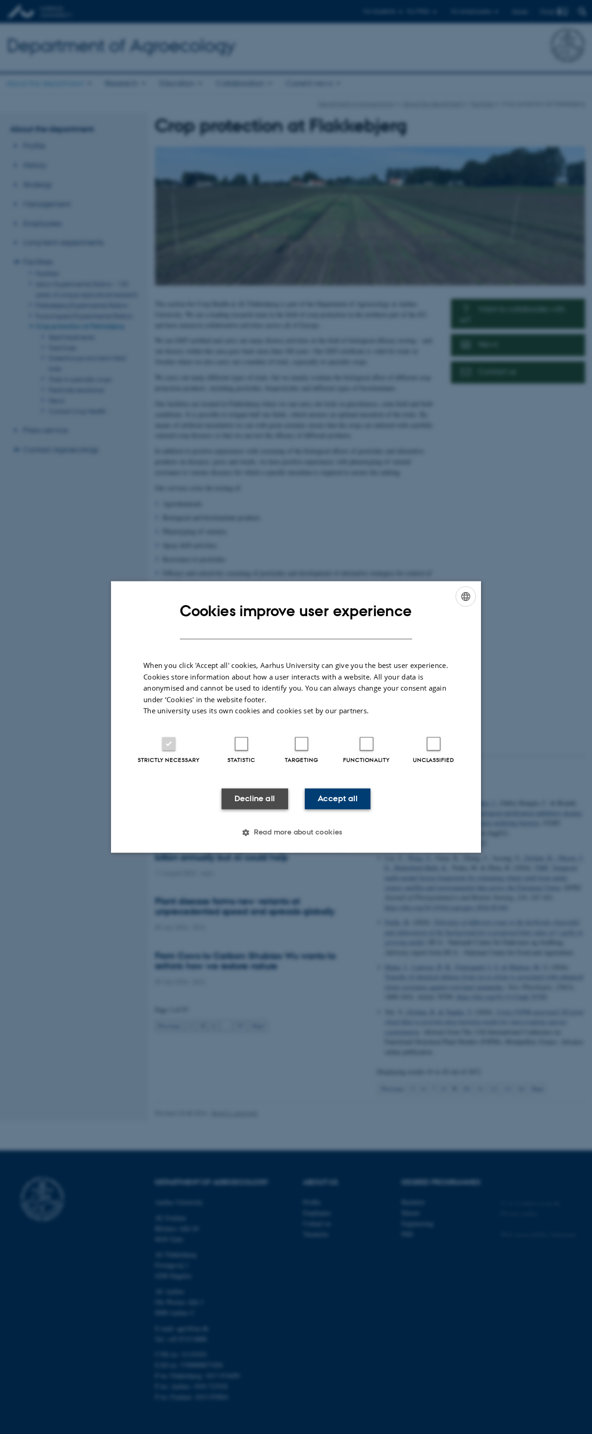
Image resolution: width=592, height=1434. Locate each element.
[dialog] (296, 717)
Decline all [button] (254, 798)
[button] (296, 832)
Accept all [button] (338, 798)
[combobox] (465, 596)
